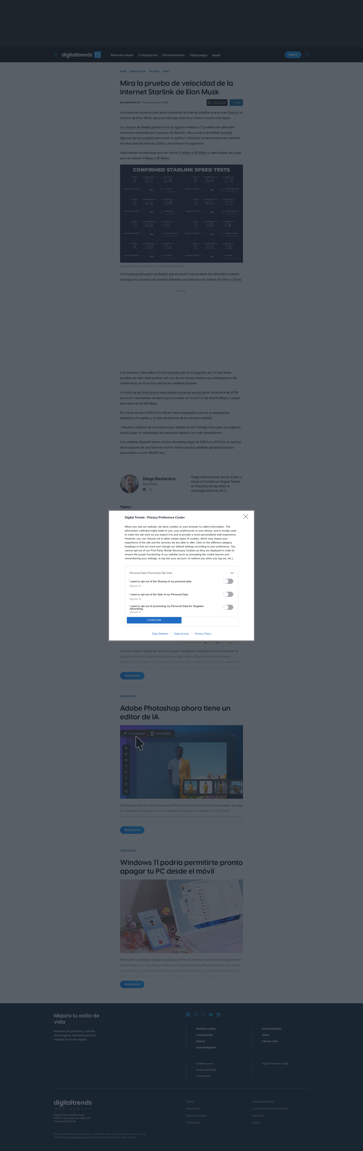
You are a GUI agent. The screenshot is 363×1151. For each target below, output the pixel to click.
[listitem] (181, 573)
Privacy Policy (203, 633)
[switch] (228, 581)
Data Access (181, 633)
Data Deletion (160, 633)
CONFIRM (154, 620)
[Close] (247, 517)
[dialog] (181, 575)
